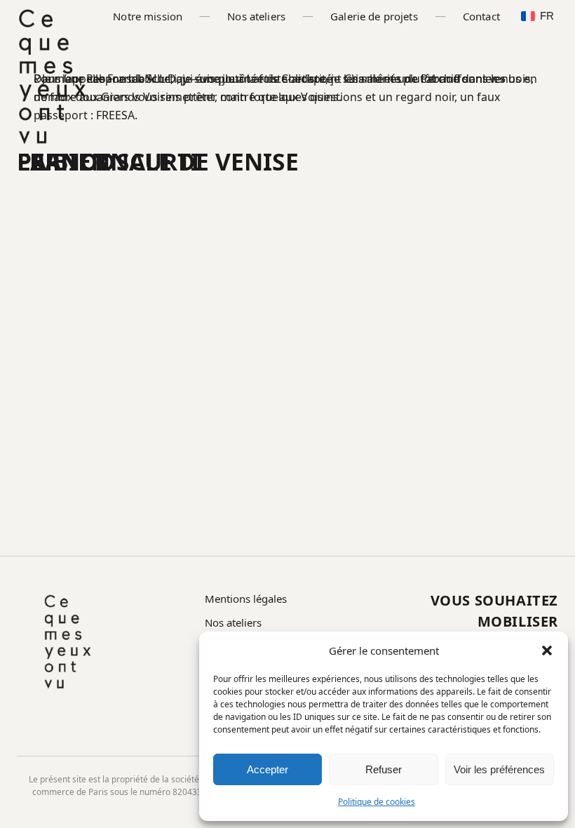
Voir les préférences (499, 769)
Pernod (66, 161)
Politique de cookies (376, 802)
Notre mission (147, 16)
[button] (547, 650)
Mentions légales (246, 599)
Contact (481, 16)
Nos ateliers (256, 16)
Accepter (267, 769)
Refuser (383, 769)
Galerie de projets (374, 16)
